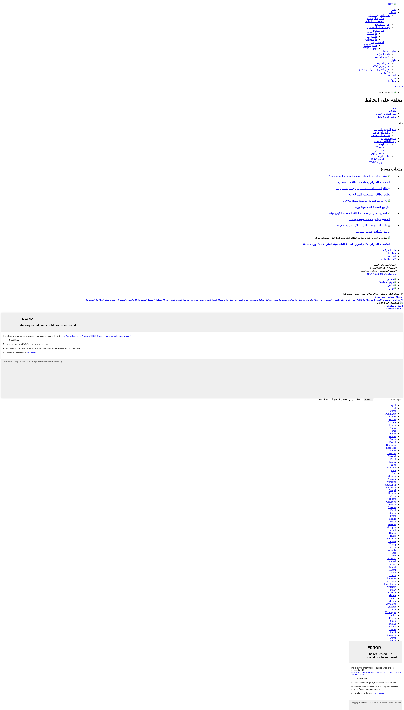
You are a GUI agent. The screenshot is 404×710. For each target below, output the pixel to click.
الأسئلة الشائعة (382, 57)
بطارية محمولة (382, 24)
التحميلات (391, 75)
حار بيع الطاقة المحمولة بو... (372, 207)
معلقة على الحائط (374, 21)
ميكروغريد (384, 72)
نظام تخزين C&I (381, 66)
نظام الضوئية (383, 63)
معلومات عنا (389, 51)
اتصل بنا (392, 81)
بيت (394, 9)
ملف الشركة (383, 54)
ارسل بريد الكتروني (393, 305)
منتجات (392, 12)
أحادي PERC (370, 45)
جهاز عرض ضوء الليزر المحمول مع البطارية (333, 299)
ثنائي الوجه (378, 30)
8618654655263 (394, 308)
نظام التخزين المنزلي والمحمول (373, 69)
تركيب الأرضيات (375, 18)
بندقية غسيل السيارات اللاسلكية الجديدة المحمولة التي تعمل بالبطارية (153, 299)
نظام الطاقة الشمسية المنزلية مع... (368, 194)
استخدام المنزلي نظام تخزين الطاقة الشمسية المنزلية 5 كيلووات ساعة (346, 244)
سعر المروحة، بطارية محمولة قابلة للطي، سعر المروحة (219, 299)
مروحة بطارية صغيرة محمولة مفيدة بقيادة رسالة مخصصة (280, 299)
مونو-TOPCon (370, 48)
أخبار (393, 78)
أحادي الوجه (377, 42)
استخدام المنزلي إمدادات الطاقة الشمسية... (363, 182)
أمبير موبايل (380, 296)
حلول (393, 60)
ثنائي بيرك (372, 36)
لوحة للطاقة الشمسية (378, 27)
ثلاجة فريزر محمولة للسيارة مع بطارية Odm (380, 299)
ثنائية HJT (372, 33)
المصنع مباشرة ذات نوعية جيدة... (369, 219)
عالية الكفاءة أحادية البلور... (373, 231)
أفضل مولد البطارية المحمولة (101, 299)
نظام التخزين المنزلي (379, 15)
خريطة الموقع (395, 296)
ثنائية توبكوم (371, 39)
